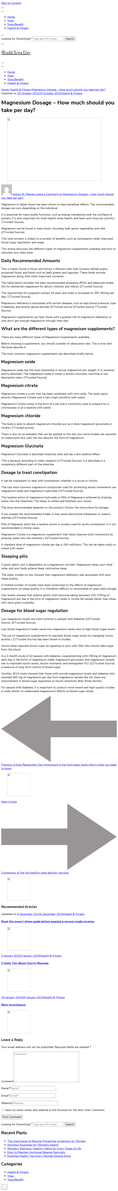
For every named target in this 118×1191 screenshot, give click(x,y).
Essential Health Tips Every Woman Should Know (39, 1156)
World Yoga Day (16, 52)
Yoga (10, 21)
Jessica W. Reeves (24, 194)
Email (5, 1096)
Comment (7, 1081)
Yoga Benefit (15, 24)
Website (6, 1103)
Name (5, 1088)
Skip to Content (11, 3)
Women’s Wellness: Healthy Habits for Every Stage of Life (44, 1148)
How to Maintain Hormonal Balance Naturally (36, 1152)
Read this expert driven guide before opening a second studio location (47, 921)
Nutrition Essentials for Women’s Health (33, 1145)
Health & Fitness (18, 28)
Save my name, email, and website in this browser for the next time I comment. (55, 1110)
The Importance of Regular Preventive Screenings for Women (46, 1141)
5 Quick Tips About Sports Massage (25, 963)
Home (11, 17)
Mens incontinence (13, 1005)
